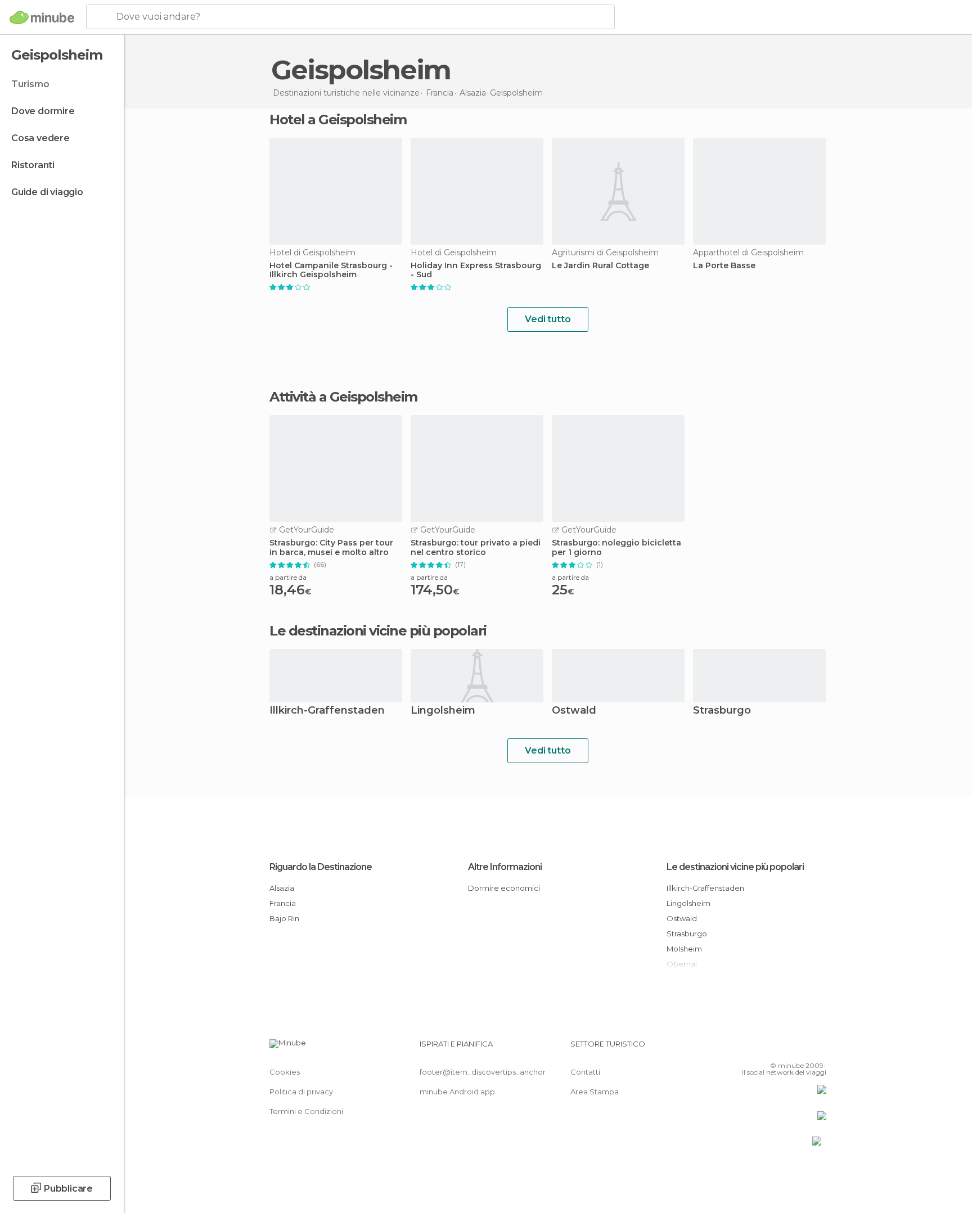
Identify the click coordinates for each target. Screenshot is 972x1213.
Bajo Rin (284, 918)
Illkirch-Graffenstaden (327, 711)
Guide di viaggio (47, 192)
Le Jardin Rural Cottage (600, 265)
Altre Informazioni (505, 867)
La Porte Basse (724, 265)
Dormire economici (504, 887)
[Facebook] (762, 1048)
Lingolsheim (443, 711)
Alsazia (281, 887)
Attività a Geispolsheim (343, 397)
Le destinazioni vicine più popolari (378, 631)
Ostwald (574, 711)
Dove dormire (43, 111)
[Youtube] (817, 1048)
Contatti (585, 1071)
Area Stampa (594, 1091)
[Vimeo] (799, 1048)
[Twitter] (780, 1048)
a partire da (288, 577)
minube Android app (457, 1091)
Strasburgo (722, 711)
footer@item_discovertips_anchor (483, 1071)
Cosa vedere (40, 138)
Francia (282, 903)
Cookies (284, 1071)
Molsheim (684, 948)
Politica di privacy (301, 1091)
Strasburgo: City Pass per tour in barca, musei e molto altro (331, 547)
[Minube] (42, 17)
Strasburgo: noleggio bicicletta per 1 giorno (616, 547)
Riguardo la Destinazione (320, 867)
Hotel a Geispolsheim (337, 119)
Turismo (30, 84)
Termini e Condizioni (306, 1111)
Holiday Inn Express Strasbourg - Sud (476, 270)
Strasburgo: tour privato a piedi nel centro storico (476, 547)
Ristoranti (33, 165)
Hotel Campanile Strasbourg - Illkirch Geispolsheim (331, 270)
